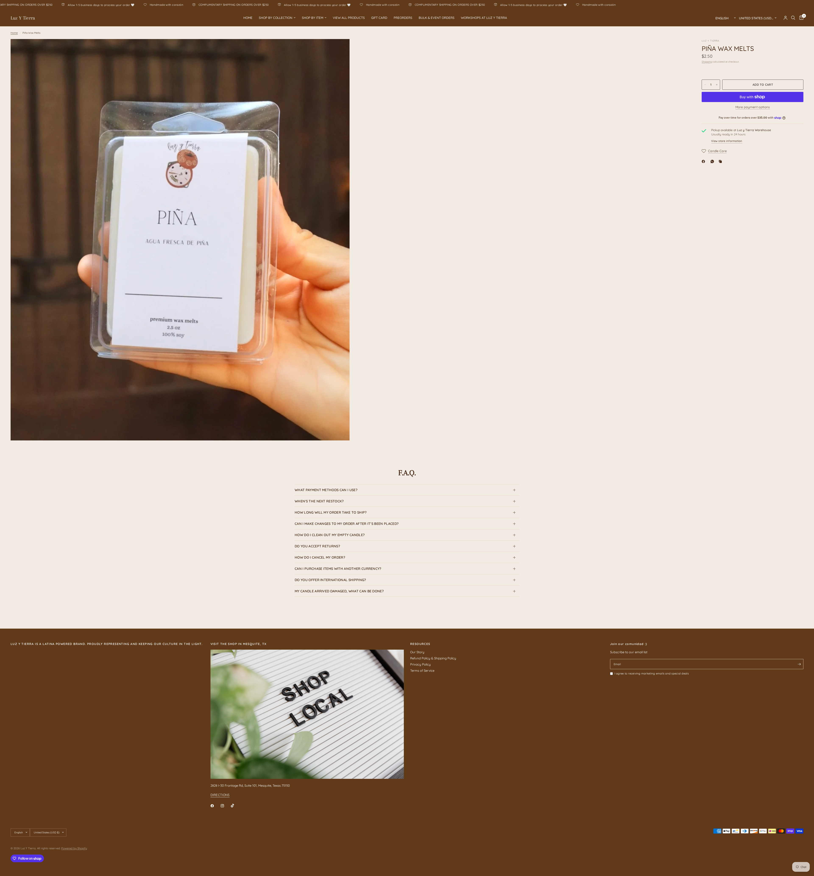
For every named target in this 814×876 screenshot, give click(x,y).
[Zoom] (341, 48)
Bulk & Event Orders (436, 18)
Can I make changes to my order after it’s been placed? (347, 523)
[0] (800, 17)
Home (247, 18)
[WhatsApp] (713, 161)
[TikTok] (235, 805)
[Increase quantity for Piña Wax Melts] (717, 85)
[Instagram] (225, 805)
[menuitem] (248, 17)
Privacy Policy (420, 664)
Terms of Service (422, 671)
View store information (726, 141)
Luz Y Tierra (23, 17)
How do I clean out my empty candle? (330, 535)
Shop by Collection (275, 18)
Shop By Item (312, 18)
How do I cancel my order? (320, 557)
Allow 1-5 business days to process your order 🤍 (219, 4)
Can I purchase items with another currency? (338, 568)
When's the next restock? (319, 501)
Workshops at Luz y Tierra (484, 18)
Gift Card (379, 18)
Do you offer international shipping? (330, 580)
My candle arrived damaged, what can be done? (339, 591)
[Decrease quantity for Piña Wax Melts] (705, 85)
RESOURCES (420, 643)
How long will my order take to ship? (331, 512)
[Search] (793, 17)
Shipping (707, 61)
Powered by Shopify (74, 848)
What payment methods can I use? (326, 490)
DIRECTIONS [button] (220, 795)
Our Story (417, 652)
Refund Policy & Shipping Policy (433, 658)
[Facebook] (704, 161)
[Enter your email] (799, 664)
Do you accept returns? (317, 546)
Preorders (403, 18)
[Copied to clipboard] (721, 161)
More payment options (752, 107)
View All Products (349, 18)
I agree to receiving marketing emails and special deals (652, 673)
